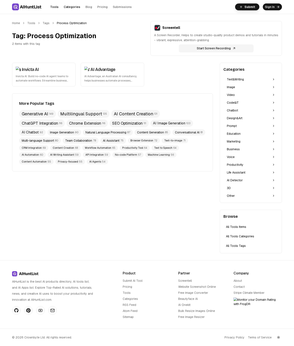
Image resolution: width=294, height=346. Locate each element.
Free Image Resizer (191, 317)
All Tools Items (236, 227)
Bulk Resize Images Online (196, 311)
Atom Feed (130, 311)
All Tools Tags (236, 246)
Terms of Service (260, 337)
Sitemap (128, 317)
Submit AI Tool (132, 281)
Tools (54, 7)
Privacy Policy (234, 337)
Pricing (102, 7)
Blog (88, 7)
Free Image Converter (193, 293)
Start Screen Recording (214, 48)
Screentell (185, 281)
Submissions (122, 7)
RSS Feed (129, 305)
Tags (46, 23)
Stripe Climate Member (249, 293)
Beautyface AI (188, 299)
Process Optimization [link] (72, 23)
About (238, 281)
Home (16, 23)
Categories (72, 7)
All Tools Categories (240, 236)
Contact (239, 287)
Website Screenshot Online (197, 287)
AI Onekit (184, 305)
